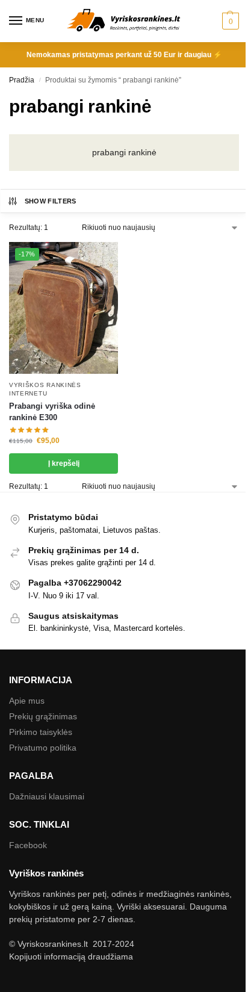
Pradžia (21, 80)
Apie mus (27, 700)
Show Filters (50, 201)
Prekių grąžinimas (43, 716)
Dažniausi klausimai (46, 796)
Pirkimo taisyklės (40, 732)
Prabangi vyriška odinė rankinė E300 (52, 412)
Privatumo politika (42, 747)
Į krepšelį (63, 463)
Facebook (28, 845)
